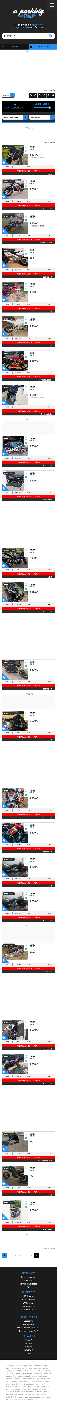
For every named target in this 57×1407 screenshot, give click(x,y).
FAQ (28, 1287)
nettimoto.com (46, 242)
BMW (28, 1353)
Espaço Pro (28, 1321)
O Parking (28, 14)
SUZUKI (28, 1346)
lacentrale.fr (47, 499)
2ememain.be (46, 414)
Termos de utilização (28, 1284)
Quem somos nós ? (28, 1277)
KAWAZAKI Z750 (29, 1306)
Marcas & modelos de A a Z (28, 1327)
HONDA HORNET (29, 1309)
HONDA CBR (28, 1296)
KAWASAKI (28, 1350)
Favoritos (5, 161)
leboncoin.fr (47, 208)
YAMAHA (28, 1340)
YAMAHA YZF (28, 1303)
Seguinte (36, 1255)
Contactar (28, 1280)
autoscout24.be (45, 380)
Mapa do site (28, 1324)
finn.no (49, 174)
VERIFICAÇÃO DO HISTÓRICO (28, 171)
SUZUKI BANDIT (28, 1299)
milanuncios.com (45, 1160)
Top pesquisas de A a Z (28, 1331)
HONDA (28, 1343)
